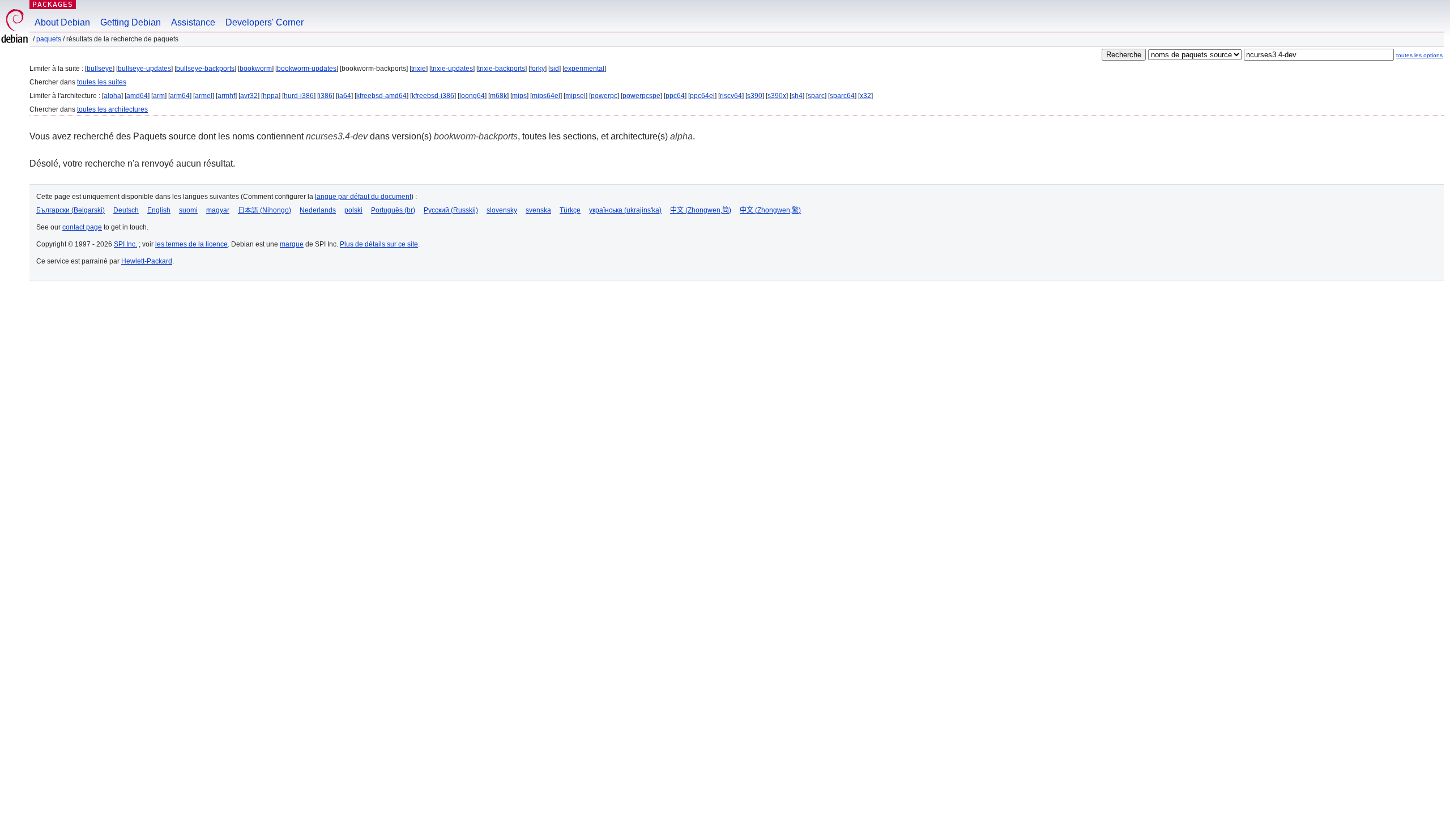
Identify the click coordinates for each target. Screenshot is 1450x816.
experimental (584, 69)
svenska (538, 210)
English (158, 210)
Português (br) (393, 210)
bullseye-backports (205, 69)
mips (519, 96)
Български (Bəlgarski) (70, 210)
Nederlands (318, 210)
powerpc (604, 96)
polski (353, 210)
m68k (498, 96)
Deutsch (126, 210)
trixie (418, 69)
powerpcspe (641, 96)
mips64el (546, 96)
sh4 (797, 96)
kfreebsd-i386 (433, 96)
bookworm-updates (306, 69)
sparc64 (842, 96)
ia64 (344, 96)
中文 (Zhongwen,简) (700, 210)
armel (203, 96)
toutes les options (1419, 55)
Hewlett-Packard (146, 261)
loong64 (472, 96)
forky (537, 69)
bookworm (256, 69)
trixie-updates (452, 69)
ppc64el (702, 96)
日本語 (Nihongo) (264, 210)
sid (554, 69)
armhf (226, 96)
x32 (865, 96)
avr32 (249, 96)
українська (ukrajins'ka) (625, 210)
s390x (776, 96)
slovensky (502, 210)
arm (159, 96)
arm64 (180, 96)
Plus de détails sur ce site (379, 244)
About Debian (62, 22)
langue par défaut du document (363, 197)
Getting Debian (130, 22)
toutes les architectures (112, 109)
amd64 (137, 96)
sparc (816, 96)
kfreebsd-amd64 (381, 96)
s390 (754, 96)
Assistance (193, 22)
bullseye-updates (144, 69)
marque (292, 244)
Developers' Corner (264, 22)
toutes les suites (101, 82)
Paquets (48, 39)
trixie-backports (501, 69)
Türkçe (570, 210)
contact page (82, 227)
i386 (325, 96)
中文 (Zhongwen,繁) (770, 210)
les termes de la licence (191, 244)
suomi (188, 210)
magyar (217, 210)
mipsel (575, 96)
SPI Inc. (125, 244)
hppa (271, 96)
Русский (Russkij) (451, 210)
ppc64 (675, 96)
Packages (52, 4)
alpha (112, 96)
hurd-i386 (299, 96)
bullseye (100, 69)
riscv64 (731, 96)
